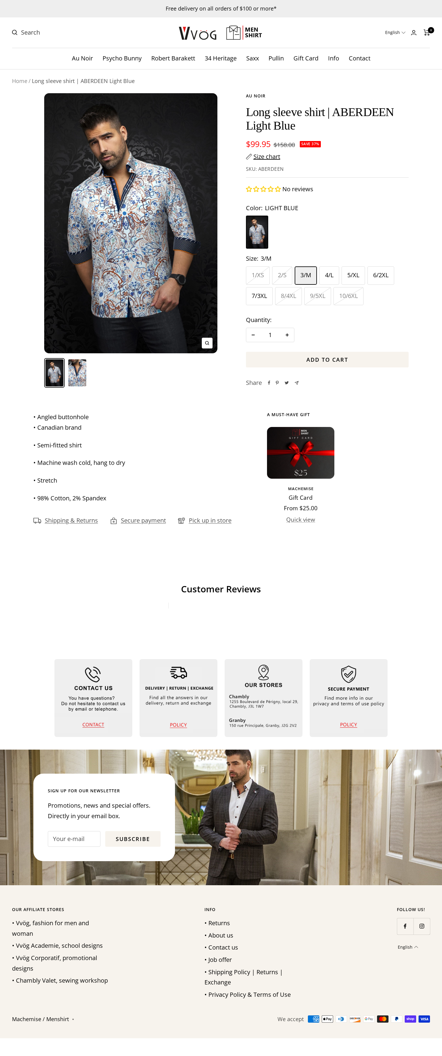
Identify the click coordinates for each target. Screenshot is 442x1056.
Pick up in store (210, 520)
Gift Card (305, 58)
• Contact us (221, 947)
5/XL (353, 275)
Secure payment (143, 520)
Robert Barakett (173, 58)
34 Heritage (221, 58)
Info (333, 58)
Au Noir (82, 58)
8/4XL (288, 296)
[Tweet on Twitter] (286, 383)
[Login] (413, 32)
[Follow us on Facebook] (405, 926)
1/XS (258, 275)
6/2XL (380, 275)
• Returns (217, 923)
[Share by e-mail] (297, 383)
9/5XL (317, 296)
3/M (305, 275)
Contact (359, 58)
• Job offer (218, 960)
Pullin (276, 58)
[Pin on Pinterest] (277, 383)
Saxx (252, 58)
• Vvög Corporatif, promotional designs (54, 963)
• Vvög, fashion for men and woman (50, 928)
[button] (395, 32)
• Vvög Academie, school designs (57, 945)
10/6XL (348, 296)
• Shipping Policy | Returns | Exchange (243, 977)
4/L (329, 275)
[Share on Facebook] (269, 383)
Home (19, 80)
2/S (282, 275)
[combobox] (66, 32)
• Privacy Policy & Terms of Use (247, 994)
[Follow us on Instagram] (421, 926)
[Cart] (427, 32)
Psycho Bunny (122, 58)
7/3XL (259, 296)
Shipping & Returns (71, 520)
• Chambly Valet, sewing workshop (60, 980)
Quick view (300, 519)
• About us (218, 935)
